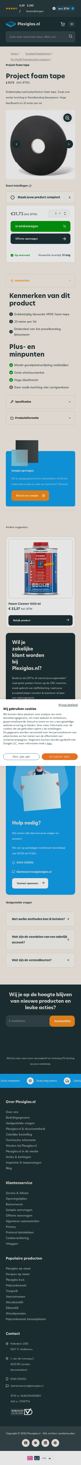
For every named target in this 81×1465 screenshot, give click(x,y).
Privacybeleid (68, 705)
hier (49, 743)
